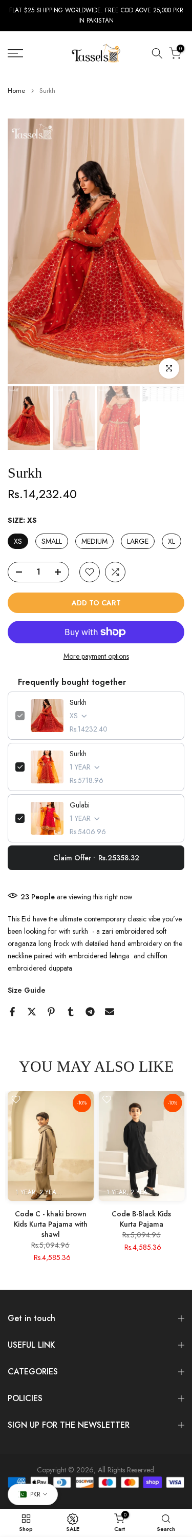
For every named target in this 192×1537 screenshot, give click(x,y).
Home (16, 90)
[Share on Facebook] (12, 1011)
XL (171, 541)
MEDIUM (94, 541)
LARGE (137, 541)
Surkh (78, 702)
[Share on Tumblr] (70, 1011)
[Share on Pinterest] (51, 1011)
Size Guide (27, 990)
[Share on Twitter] (31, 1011)
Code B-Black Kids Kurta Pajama (141, 1219)
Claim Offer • (96, 858)
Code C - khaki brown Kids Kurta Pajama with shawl (51, 1224)
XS (18, 541)
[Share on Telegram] (90, 1011)
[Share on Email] (109, 1011)
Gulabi (80, 805)
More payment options (96, 656)
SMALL (51, 541)
